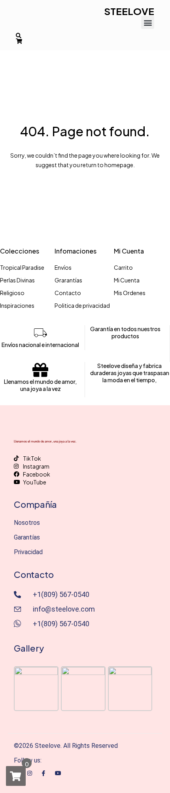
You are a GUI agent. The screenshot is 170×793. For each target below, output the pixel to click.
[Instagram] (29, 772)
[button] (147, 22)
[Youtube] (58, 772)
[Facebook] (43, 772)
